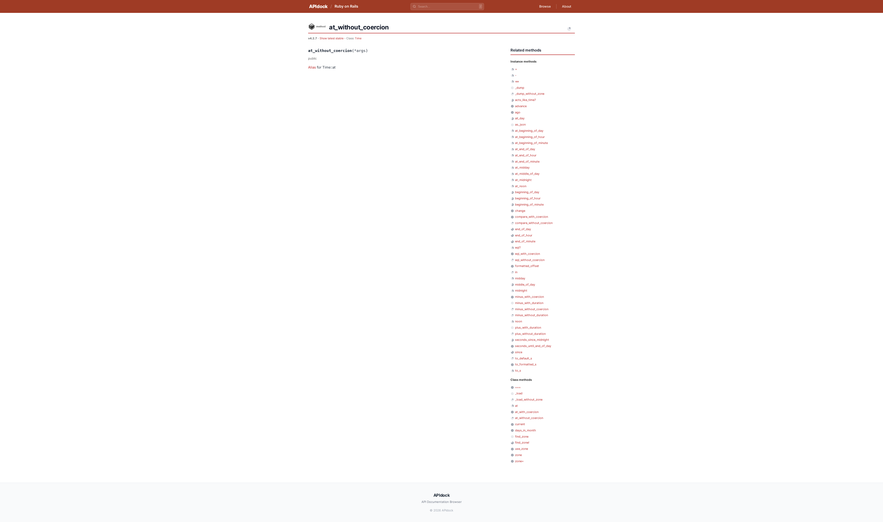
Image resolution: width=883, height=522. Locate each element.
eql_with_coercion (527, 253)
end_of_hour (523, 235)
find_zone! (522, 442)
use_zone (521, 448)
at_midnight (523, 180)
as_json (520, 124)
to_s (518, 370)
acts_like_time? (525, 100)
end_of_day (523, 229)
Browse (545, 6)
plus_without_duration (530, 334)
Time (358, 38)
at (516, 405)
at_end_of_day (525, 149)
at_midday (522, 167)
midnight (521, 290)
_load (518, 393)
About (566, 6)
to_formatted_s (525, 364)
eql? (518, 247)
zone (518, 455)
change (520, 210)
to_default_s (523, 358)
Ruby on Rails (346, 6)
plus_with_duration (528, 327)
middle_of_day (525, 284)
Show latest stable (332, 38)
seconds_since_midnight (532, 339)
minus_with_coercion (529, 296)
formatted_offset (527, 266)
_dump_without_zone (529, 93)
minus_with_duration (529, 303)
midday (520, 278)
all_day (520, 118)
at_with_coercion (527, 412)
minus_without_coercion (531, 309)
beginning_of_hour (528, 198)
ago (517, 112)
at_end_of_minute (527, 161)
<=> (517, 81)
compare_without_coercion (534, 223)
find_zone (521, 436)
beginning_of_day (527, 192)
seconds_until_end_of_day (533, 346)
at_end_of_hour (525, 155)
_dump (519, 87)
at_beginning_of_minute (531, 143)
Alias (312, 67)
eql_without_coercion (530, 260)
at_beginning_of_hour (530, 137)
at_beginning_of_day (529, 130)
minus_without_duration (531, 315)
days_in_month (525, 430)
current (520, 424)
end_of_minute (525, 241)
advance (521, 106)
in (516, 272)
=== (518, 387)
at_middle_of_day (527, 173)
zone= (519, 461)
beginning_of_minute (529, 204)
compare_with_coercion (531, 216)
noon (518, 321)
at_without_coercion (529, 418)
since (518, 352)
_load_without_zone (528, 399)
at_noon (520, 186)
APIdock (318, 6)
